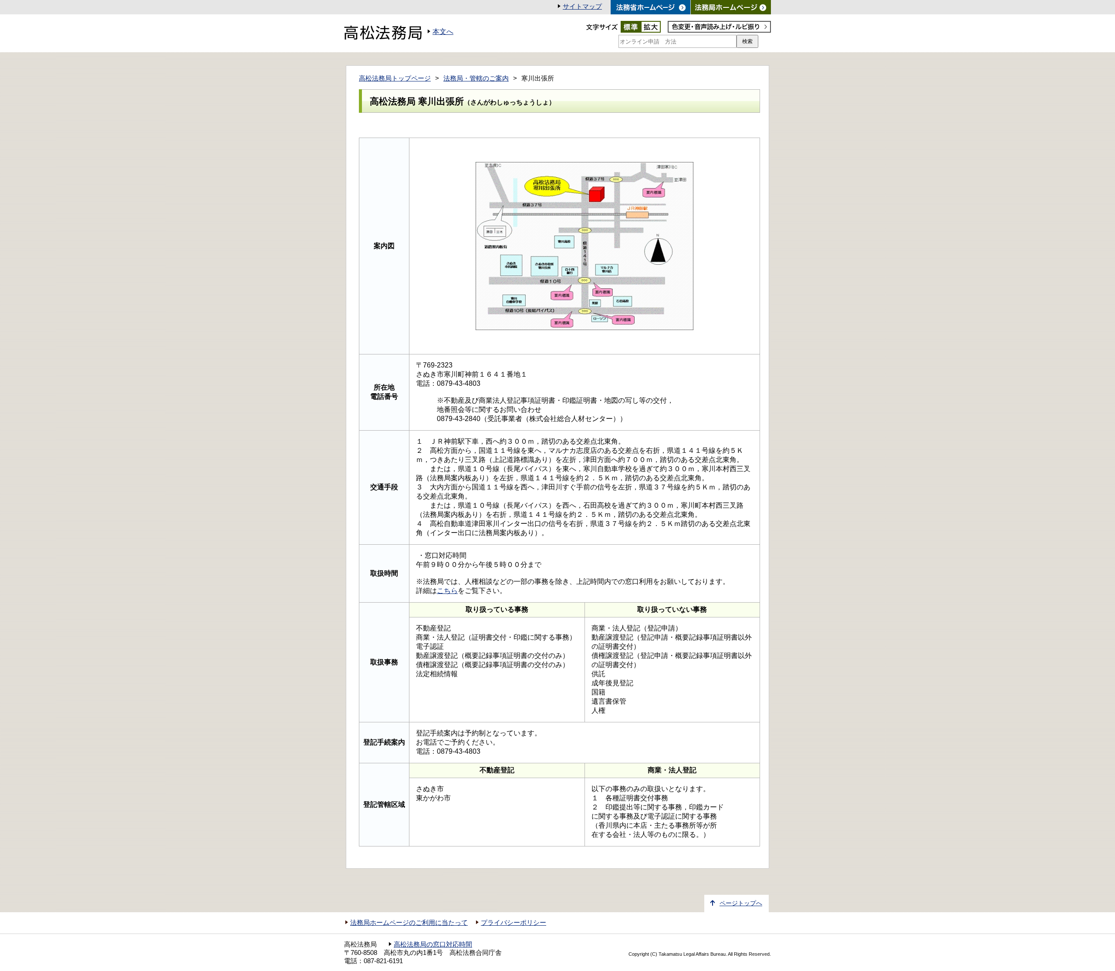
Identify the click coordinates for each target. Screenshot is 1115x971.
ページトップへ (741, 903)
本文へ (442, 31)
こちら (447, 590)
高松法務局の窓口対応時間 (433, 944)
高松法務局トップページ (395, 78)
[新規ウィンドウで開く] (731, 7)
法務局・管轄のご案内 (476, 78)
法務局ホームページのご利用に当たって (409, 922)
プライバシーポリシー (513, 922)
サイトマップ (582, 6)
